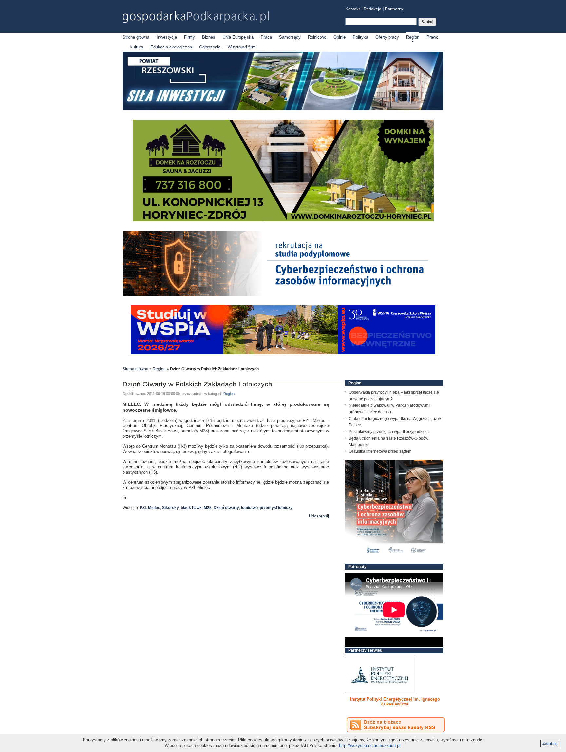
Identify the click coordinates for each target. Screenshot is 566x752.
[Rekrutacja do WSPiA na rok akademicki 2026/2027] (283, 352)
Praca (266, 37)
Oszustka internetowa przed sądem (380, 451)
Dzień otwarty (226, 507)
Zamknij (549, 743)
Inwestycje (167, 37)
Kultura (136, 47)
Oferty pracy (387, 37)
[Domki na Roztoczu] (283, 219)
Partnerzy (394, 9)
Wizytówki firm (241, 47)
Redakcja (372, 9)
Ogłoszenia (209, 47)
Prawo (432, 37)
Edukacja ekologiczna (171, 47)
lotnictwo (249, 507)
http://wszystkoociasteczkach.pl (369, 745)
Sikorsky (170, 507)
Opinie (339, 37)
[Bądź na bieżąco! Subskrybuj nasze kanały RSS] (396, 724)
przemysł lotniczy (276, 507)
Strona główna (136, 37)
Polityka (360, 37)
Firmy (189, 37)
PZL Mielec (150, 507)
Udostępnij (319, 516)
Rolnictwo (317, 37)
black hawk (191, 507)
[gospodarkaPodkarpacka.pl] (196, 17)
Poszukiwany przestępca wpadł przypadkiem (389, 431)
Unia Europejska (238, 37)
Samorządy (290, 37)
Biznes (208, 37)
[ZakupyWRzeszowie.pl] (379, 675)
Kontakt (352, 9)
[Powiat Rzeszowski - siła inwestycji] (283, 108)
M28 (208, 507)
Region (412, 37)
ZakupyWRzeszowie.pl (369, 699)
